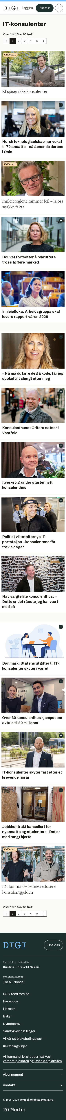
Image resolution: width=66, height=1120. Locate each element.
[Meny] (59, 8)
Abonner (45, 8)
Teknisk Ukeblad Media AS (36, 1099)
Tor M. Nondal (13, 982)
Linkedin (9, 1009)
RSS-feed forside (16, 994)
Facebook (10, 1001)
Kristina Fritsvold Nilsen (21, 967)
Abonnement (13, 1074)
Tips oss (53, 945)
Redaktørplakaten (48, 1061)
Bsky (6, 1016)
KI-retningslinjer (15, 1046)
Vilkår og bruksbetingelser (22, 1039)
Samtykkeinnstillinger (19, 1031)
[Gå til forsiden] (11, 8)
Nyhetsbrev (11, 1024)
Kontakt (9, 1085)
